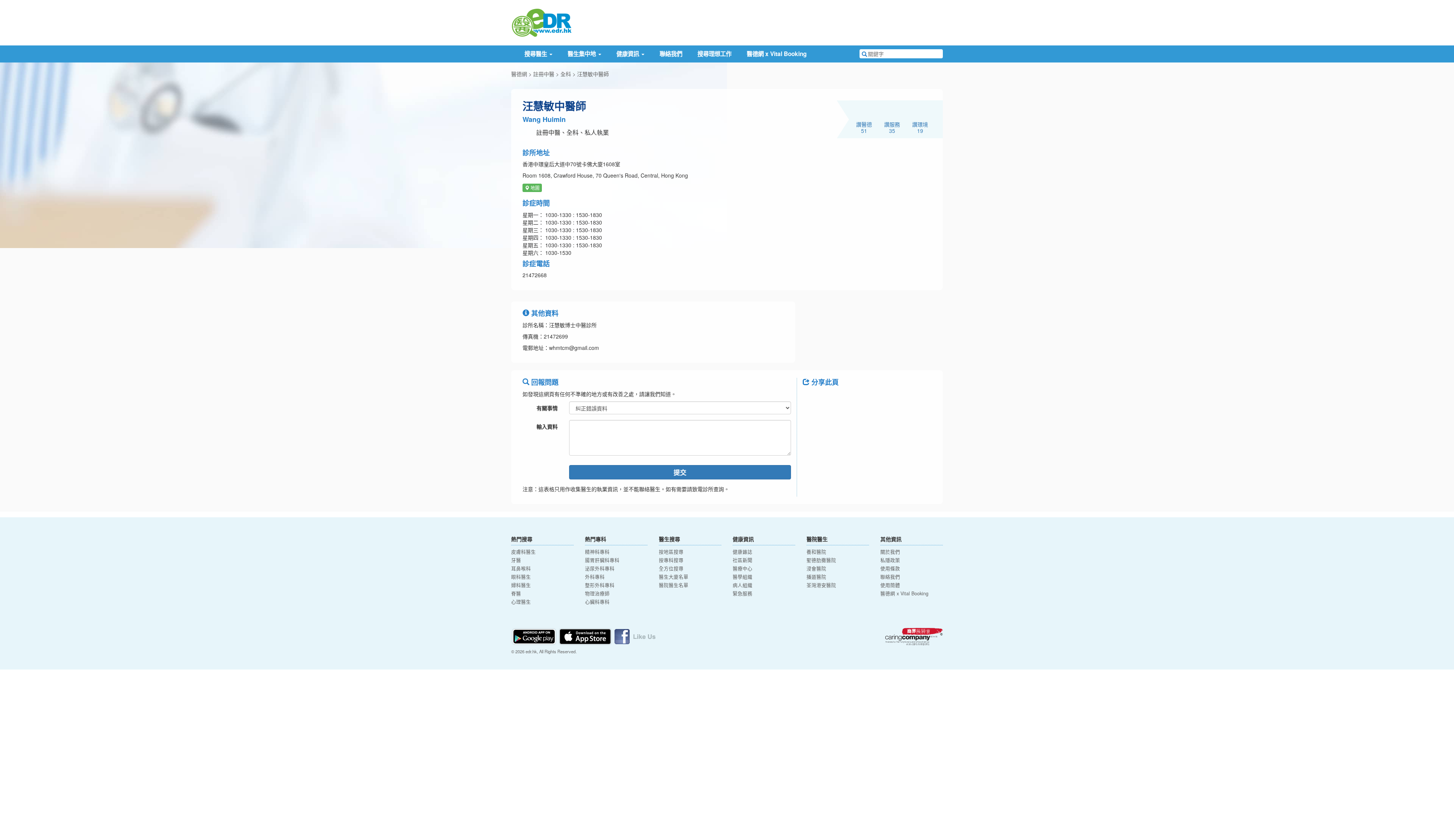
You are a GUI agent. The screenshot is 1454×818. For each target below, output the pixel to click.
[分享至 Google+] (851, 399)
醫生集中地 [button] (583, 54)
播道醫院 (816, 576)
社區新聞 (742, 560)
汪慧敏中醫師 (593, 74)
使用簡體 (890, 585)
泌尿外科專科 (600, 568)
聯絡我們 (671, 54)
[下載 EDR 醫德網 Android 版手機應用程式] (534, 636)
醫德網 (519, 74)
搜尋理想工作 (714, 54)
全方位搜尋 (671, 568)
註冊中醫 (543, 74)
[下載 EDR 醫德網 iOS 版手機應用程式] (585, 636)
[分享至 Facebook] (812, 399)
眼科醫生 (521, 576)
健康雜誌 (742, 551)
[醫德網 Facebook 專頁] (635, 636)
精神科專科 (597, 551)
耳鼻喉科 (521, 568)
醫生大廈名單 (673, 576)
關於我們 (890, 551)
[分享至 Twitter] (831, 399)
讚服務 (892, 127)
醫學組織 (742, 576)
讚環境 (920, 127)
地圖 (534, 187)
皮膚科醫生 (523, 551)
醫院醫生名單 (673, 585)
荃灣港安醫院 (821, 585)
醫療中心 (742, 568)
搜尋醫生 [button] (536, 54)
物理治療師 (597, 593)
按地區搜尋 (671, 551)
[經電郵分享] (871, 399)
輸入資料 (547, 426)
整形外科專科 (600, 585)
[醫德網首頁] (541, 22)
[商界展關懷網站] (914, 636)
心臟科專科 (597, 601)
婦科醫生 (521, 585)
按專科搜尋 (671, 560)
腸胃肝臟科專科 (602, 560)
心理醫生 (521, 601)
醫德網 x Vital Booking (777, 54)
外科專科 (595, 576)
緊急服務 (742, 593)
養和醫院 (816, 551)
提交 (680, 472)
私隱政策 (890, 560)
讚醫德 (864, 127)
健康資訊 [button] (628, 54)
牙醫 (516, 560)
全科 (565, 74)
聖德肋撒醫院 (821, 560)
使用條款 (890, 568)
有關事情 (547, 408)
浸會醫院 (816, 568)
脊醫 (516, 593)
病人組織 (742, 585)
